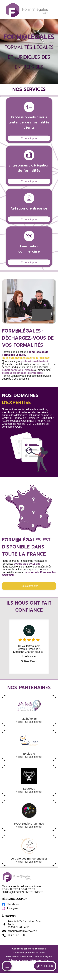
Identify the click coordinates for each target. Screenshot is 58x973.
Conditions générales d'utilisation (29, 948)
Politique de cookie (18, 960)
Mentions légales (43, 956)
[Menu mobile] (7, 966)
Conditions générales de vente (29, 952)
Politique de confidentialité (19, 956)
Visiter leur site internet (29, 721)
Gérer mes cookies (39, 960)
